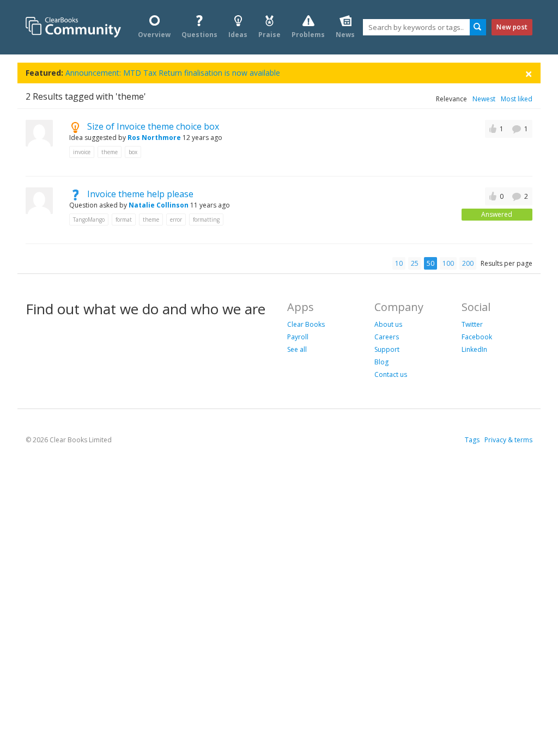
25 (414, 263)
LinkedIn (474, 349)
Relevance (451, 98)
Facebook (477, 336)
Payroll (297, 336)
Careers (386, 336)
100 (448, 263)
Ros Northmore (154, 137)
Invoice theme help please (140, 194)
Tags (472, 439)
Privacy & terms (508, 439)
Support (386, 349)
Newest (483, 98)
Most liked (516, 98)
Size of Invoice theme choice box (153, 126)
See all (297, 349)
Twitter (472, 324)
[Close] (528, 73)
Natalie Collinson (159, 205)
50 (430, 263)
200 (468, 263)
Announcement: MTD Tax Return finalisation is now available (172, 73)
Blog (381, 362)
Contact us (390, 374)
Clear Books (306, 324)
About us (388, 324)
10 (399, 263)
